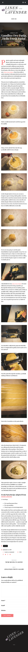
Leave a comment (9, 552)
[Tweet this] (13, 44)
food (20, 41)
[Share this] (10, 44)
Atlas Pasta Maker (8, 72)
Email (3, 605)
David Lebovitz (6, 496)
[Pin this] (17, 44)
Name (3, 600)
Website (3, 610)
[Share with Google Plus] (15, 44)
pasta (5, 546)
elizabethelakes (10, 41)
